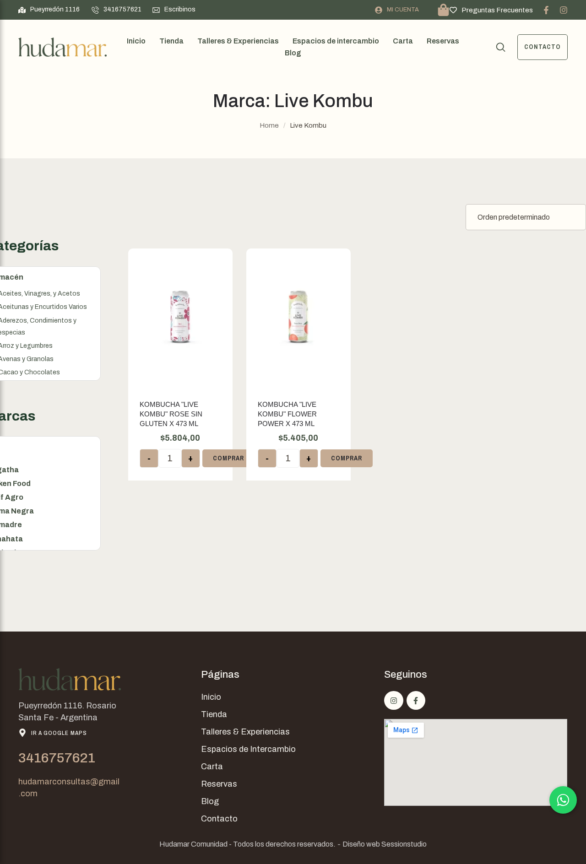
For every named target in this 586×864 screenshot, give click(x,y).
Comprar (228, 458)
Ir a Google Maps (59, 733)
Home (269, 125)
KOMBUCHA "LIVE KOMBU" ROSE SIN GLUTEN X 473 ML (171, 413)
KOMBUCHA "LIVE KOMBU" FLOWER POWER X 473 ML (287, 413)
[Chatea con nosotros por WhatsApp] (563, 800)
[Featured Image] (180, 317)
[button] (49, 10)
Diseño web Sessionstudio (384, 844)
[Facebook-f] (546, 10)
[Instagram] (563, 10)
